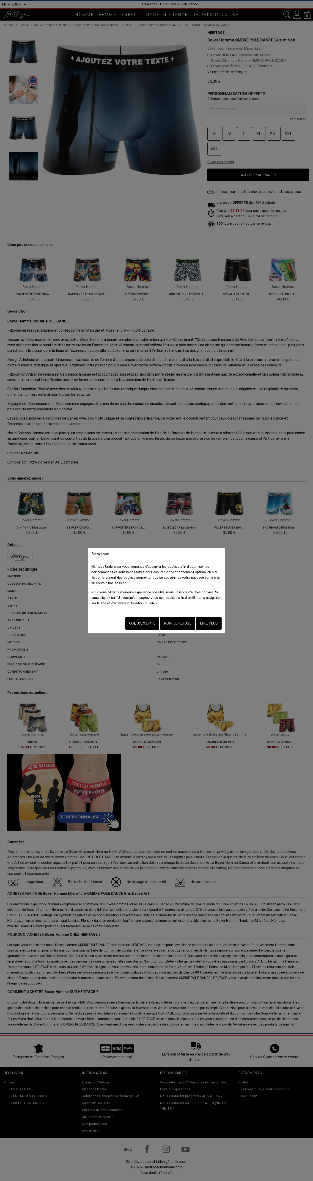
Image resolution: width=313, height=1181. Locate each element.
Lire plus (209, 623)
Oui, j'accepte (142, 623)
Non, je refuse (177, 623)
